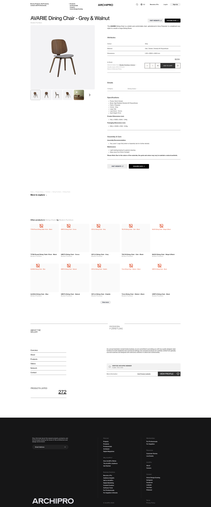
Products (46, 4)
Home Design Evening (76, 9)
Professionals (42, 5)
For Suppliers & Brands (110, 493)
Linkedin (149, 485)
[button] (144, 374)
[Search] (137, 4)
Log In (165, 4)
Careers (148, 468)
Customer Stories (151, 453)
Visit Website (155, 20)
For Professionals (108, 490)
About (148, 465)
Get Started (107, 466)
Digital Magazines (108, 451)
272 (62, 392)
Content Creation (108, 485)
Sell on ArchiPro (108, 480)
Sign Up (175, 4)
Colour (109, 43)
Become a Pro (154, 4)
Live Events (150, 456)
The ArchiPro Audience (110, 463)
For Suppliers (150, 444)
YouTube (149, 487)
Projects (37, 4)
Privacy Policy (150, 503)
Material (109, 48)
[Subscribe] (65, 447)
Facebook (149, 482)
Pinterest (149, 490)
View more (105, 302)
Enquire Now (171, 20)
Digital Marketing (108, 483)
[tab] (35, 95)
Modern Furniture (36, 23)
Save (55, 226)
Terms (148, 500)
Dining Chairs (50, 220)
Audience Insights (108, 478)
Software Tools (108, 488)
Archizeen (106, 449)
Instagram (149, 480)
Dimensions (110, 53)
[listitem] (32, 191)
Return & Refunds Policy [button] (114, 69)
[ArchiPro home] (105, 5)
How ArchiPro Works (109, 461)
